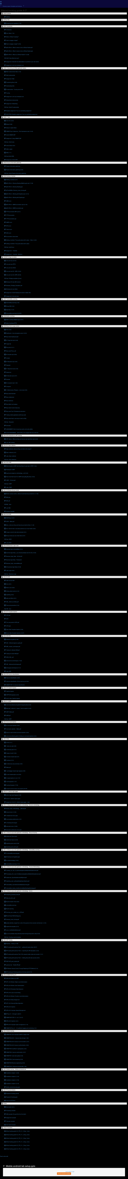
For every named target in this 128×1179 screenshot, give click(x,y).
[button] (1, 2)
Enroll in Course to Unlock (64, 1173)
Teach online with (4, 1156)
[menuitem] (1, 4)
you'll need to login (70, 1171)
